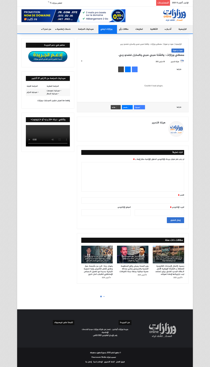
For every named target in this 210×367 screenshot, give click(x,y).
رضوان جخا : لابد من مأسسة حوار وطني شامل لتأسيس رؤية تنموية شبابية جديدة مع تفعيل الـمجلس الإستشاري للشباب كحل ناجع (98, 270)
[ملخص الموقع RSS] (98, 340)
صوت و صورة (168, 44)
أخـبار (169, 29)
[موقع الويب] (163, 128)
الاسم (181, 195)
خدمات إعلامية (64, 29)
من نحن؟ (47, 29)
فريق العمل (120, 361)
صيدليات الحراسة (86, 29)
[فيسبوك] (135, 69)
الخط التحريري (109, 361)
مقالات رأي (124, 29)
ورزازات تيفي (106, 29)
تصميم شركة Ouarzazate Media (103, 357)
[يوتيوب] (153, 128)
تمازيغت (139, 29)
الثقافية (154, 29)
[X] (157, 128)
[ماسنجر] (128, 69)
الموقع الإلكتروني (124, 207)
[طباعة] (121, 69)
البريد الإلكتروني (177, 207)
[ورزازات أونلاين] (174, 15)
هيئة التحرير (175, 61)
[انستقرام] (150, 128)
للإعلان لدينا (98, 361)
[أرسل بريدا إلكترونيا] (169, 61)
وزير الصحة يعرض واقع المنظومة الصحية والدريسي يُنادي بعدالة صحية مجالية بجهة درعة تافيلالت (133, 269)
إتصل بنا (88, 361)
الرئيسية (182, 29)
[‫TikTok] (146, 128)
